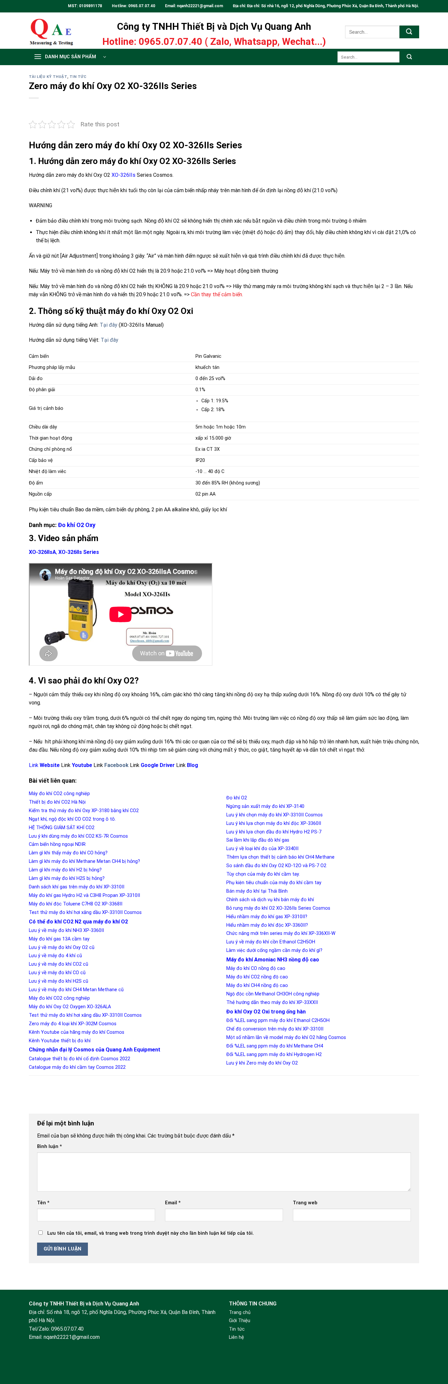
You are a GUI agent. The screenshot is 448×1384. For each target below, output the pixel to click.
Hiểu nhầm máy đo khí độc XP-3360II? (267, 925)
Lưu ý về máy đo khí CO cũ (57, 972)
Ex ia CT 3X (207, 449)
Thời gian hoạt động (50, 438)
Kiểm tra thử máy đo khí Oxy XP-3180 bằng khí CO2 (84, 810)
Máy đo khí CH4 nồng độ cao (257, 985)
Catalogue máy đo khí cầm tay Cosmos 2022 (77, 1067)
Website (50, 765)
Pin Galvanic (208, 356)
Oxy (90, 524)
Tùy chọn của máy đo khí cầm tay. (263, 874)
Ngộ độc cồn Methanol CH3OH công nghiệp (272, 994)
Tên (43, 1203)
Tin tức (78, 77)
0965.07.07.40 (141, 6)
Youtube (82, 765)
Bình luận (49, 1146)
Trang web (305, 1203)
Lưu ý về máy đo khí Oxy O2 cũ (61, 947)
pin (205, 494)
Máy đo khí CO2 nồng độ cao (257, 977)
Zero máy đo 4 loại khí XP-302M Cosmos (72, 1024)
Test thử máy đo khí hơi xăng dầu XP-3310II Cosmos (85, 912)
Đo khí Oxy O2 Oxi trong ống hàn (266, 1012)
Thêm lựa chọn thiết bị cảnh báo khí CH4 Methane (280, 857)
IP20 (200, 460)
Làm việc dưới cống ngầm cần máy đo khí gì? (274, 950)
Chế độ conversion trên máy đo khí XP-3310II (274, 1029)
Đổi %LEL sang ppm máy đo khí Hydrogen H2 (274, 1054)
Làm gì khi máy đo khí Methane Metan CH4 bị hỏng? (84, 861)
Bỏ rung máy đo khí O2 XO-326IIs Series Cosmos (278, 908)
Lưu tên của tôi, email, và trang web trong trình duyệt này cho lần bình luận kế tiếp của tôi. (150, 1233)
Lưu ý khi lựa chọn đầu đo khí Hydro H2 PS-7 (273, 832)
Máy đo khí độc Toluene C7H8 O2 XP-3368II (75, 904)
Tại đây (108, 325)
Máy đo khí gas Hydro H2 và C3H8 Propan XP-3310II (84, 895)
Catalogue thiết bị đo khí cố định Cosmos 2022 (79, 1059)
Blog (192, 765)
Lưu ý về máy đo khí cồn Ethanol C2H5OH (270, 942)
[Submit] (409, 32)
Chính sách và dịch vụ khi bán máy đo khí (270, 899)
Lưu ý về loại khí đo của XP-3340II (262, 848)
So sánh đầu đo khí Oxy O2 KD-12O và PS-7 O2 (276, 865)
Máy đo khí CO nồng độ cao (255, 968)
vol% (220, 378)
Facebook (116, 765)
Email (173, 1203)
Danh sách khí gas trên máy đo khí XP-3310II (76, 887)
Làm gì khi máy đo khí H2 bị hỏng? (65, 870)
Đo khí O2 (71, 524)
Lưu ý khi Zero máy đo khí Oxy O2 (262, 1063)
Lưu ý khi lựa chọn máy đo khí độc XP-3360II (273, 823)
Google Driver (158, 765)
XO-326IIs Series (78, 552)
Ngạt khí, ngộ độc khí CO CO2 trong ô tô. (72, 819)
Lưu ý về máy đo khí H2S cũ (58, 981)
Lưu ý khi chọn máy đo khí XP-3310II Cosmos (274, 815)
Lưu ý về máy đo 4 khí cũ (55, 955)
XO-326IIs (123, 175)
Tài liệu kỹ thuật (48, 77)
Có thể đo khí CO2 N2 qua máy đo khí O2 (78, 922)
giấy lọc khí (214, 509)
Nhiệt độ (38, 471)
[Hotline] (434, 1335)
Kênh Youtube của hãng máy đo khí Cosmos (76, 1032)
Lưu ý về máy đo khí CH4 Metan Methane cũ (76, 989)
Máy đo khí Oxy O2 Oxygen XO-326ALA (70, 1007)
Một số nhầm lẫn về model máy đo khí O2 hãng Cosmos (286, 1037)
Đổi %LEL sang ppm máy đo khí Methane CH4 (274, 1046)
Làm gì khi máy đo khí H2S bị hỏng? (67, 878)
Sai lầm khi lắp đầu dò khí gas (257, 840)
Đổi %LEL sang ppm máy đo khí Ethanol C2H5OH (278, 1020)
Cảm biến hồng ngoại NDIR (57, 844)
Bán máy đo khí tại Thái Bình (257, 891)
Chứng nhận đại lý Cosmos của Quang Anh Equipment (94, 1050)
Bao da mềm (89, 509)
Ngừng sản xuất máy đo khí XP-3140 (265, 806)
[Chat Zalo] (434, 1352)
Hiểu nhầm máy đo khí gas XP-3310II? (266, 917)
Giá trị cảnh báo (46, 408)
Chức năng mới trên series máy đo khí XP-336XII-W (281, 933)
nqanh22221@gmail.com (200, 6)
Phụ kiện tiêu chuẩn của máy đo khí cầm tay (273, 882)
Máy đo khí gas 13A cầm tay (59, 939)
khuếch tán (207, 367)
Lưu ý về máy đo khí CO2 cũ (58, 964)
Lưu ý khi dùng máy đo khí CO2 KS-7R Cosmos (78, 836)
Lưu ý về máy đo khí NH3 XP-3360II (66, 930)
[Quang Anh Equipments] (56, 30)
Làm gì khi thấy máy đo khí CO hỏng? (68, 853)
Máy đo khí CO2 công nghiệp (59, 793)
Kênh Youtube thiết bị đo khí (60, 1041)
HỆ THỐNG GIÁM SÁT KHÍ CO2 (61, 827)
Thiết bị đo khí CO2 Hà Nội (57, 802)
